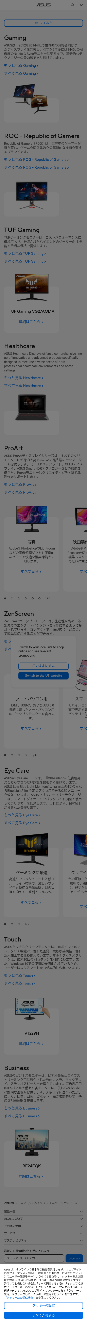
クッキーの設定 (43, 1306)
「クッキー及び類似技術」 (20, 1297)
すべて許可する (43, 1315)
